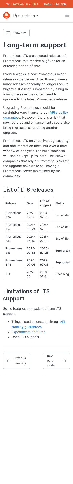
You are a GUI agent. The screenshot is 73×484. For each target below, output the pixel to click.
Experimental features (28, 332)
